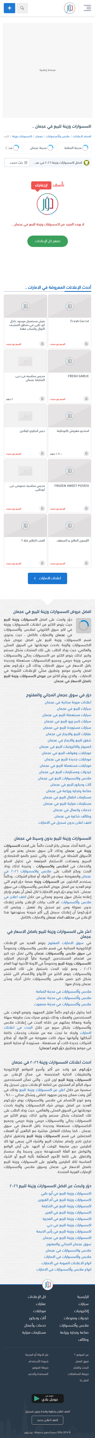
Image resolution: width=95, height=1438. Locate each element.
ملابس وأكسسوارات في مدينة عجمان (63, 998)
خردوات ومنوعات (76, 1318)
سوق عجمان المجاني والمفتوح (68, 1244)
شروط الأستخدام (38, 1361)
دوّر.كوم (28, 1432)
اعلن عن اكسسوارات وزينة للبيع (42, 1090)
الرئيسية (83, 1297)
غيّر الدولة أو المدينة (36, 1354)
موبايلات (39, 1311)
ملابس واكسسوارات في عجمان (68, 1251)
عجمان (39, 136)
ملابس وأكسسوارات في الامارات (67, 1257)
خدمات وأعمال (35, 1326)
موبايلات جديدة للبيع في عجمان (68, 759)
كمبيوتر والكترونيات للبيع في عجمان (65, 747)
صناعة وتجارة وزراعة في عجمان (68, 791)
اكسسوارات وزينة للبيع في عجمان (67, 1238)
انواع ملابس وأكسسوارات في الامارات (63, 1270)
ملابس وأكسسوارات (58, 136)
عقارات (41, 1304)
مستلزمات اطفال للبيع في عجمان (67, 797)
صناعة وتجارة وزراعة (74, 1333)
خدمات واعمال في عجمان (72, 810)
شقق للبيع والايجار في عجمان (69, 740)
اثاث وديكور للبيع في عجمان (70, 785)
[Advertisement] (47, 70)
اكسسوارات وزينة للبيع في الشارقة (66, 1206)
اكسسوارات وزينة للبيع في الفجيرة (67, 1219)
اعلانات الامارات (49, 578)
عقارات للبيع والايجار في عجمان (68, 734)
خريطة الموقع (40, 1367)
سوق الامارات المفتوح (66, 943)
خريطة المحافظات (78, 1374)
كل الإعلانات (37, 1297)
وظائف (83, 1340)
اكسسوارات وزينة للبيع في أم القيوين (64, 1200)
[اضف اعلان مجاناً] (9, 8)
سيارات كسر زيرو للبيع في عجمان (67, 721)
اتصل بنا (84, 1380)
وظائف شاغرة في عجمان (72, 816)
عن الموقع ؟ (81, 1354)
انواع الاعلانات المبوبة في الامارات (66, 1263)
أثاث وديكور (37, 1318)
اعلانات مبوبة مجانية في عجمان (68, 702)
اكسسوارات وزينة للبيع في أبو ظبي (66, 1194)
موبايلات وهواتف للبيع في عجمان (66, 753)
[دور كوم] (47, 1285)
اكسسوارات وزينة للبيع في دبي (69, 1225)
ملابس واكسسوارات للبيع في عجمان (64, 778)
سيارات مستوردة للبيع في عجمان (67, 728)
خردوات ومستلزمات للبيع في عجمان (65, 772)
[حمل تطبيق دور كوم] (47, 1398)
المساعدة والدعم (38, 1374)
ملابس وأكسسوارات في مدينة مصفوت (62, 1004)
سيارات (84, 1304)
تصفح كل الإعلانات (47, 241)
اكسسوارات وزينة (22, 136)
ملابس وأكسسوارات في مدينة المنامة (63, 992)
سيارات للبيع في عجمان (74, 709)
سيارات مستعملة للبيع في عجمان (66, 715)
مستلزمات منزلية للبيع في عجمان (67, 804)
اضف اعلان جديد (47, 1420)
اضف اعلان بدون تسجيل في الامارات (65, 823)
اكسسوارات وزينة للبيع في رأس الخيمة (63, 1232)
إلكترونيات (81, 1311)
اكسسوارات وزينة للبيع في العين (68, 1213)
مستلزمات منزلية (34, 1333)
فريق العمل (82, 1361)
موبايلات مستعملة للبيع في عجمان (65, 766)
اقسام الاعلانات (82, 136)
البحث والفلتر (81, 1367)
